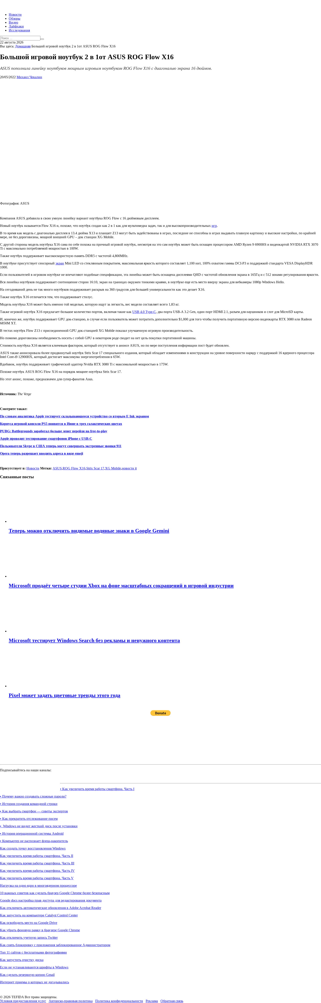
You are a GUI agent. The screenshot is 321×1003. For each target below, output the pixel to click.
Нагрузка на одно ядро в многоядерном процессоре (38, 885)
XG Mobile (113, 468)
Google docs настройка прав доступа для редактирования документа (51, 900)
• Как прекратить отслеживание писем (29, 818)
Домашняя (23, 46)
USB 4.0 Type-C (144, 312)
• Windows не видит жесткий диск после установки (39, 826)
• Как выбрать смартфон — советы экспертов (34, 811)
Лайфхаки (16, 26)
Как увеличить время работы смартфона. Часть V (37, 878)
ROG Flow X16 (74, 468)
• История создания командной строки (28, 804)
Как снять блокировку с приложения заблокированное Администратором (55, 945)
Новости (15, 14)
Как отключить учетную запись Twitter (29, 937)
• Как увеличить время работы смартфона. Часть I (97, 789)
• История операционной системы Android (32, 833)
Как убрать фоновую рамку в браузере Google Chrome (40, 930)
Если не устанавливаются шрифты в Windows (34, 967)
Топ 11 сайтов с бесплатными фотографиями (33, 952)
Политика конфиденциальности (119, 1001)
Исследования (19, 30)
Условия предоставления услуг (23, 1001)
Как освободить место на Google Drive (28, 923)
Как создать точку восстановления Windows (33, 848)
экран (59, 263)
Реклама (152, 1001)
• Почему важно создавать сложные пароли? (33, 796)
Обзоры (14, 18)
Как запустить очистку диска (21, 960)
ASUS (57, 468)
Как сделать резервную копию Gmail (27, 975)
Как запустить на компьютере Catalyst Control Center (39, 915)
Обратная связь (171, 1001)
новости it (129, 468)
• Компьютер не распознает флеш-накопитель (34, 841)
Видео (13, 22)
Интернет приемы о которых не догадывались (34, 982)
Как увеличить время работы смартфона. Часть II (36, 856)
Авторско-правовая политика (71, 1001)
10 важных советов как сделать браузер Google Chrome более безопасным (55, 893)
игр (214, 226)
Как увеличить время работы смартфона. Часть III (37, 863)
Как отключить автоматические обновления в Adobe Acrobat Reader (50, 908)
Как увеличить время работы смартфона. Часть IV (37, 871)
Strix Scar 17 (95, 468)
